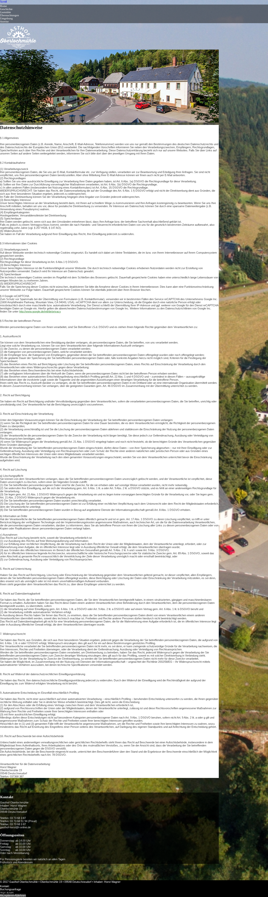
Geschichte (6, 9)
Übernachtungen (9, 15)
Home (3, 6)
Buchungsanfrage (10, 889)
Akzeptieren (7, 895)
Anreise (4, 21)
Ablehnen (20, 895)
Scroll (3, 1)
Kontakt (4, 886)
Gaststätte (5, 12)
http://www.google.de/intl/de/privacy (40, 311)
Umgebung (6, 18)
